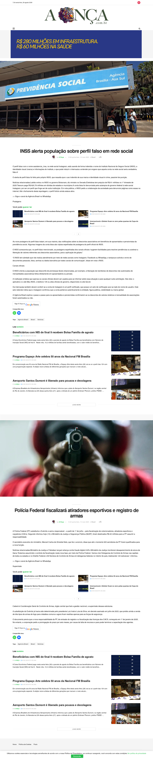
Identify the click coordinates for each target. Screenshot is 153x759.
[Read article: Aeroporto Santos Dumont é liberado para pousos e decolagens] (18, 223)
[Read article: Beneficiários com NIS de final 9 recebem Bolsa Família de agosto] (18, 213)
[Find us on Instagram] (138, 2)
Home (14, 744)
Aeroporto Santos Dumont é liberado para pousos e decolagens (48, 221)
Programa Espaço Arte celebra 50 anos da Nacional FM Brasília (114, 211)
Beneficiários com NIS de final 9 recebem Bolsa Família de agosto (49, 211)
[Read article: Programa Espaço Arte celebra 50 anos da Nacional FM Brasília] (83, 213)
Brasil (94, 157)
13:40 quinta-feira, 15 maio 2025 (78, 522)
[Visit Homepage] (76, 16)
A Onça (61, 157)
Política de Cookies (25, 744)
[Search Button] (139, 28)
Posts (35, 744)
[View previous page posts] (74, 234)
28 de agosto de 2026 (32, 214)
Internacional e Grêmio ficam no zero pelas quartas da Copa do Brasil (114, 222)
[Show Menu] (14, 28)
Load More (76, 405)
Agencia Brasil (23, 319)
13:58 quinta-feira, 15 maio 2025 (78, 157)
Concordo (77, 756)
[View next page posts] (78, 234)
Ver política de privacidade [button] (136, 753)
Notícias (40, 319)
